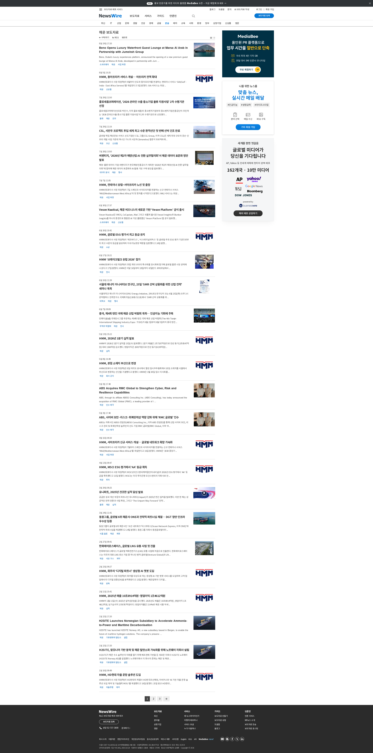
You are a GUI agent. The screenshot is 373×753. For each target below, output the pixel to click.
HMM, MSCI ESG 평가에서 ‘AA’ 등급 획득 (123, 467)
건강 (143, 23)
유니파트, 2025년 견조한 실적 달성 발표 (121, 492)
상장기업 (217, 23)
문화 (127, 23)
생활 (135, 23)
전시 (108, 272)
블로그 (212, 9)
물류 (101, 118)
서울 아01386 (116, 748)
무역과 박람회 (105, 326)
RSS (117, 37)
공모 (114, 118)
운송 (167, 23)
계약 (118, 558)
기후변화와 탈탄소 (113, 637)
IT (111, 23)
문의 (229, 9)
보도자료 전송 (250, 724)
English (183, 739)
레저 (175, 23)
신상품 (228, 23)
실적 (108, 351)
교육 (183, 23)
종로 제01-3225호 (178, 745)
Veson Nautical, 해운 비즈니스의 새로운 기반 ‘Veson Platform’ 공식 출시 (141, 209)
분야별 (157, 720)
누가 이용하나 (190, 728)
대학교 (102, 301)
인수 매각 (110, 405)
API (195, 739)
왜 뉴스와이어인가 (191, 716)
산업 (119, 23)
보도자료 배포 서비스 (113, 9)
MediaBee (203, 739)
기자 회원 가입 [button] (248, 127)
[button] (211, 37)
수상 (108, 247)
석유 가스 (110, 558)
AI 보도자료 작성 (241, 9)
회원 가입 (270, 9)
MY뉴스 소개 (250, 720)
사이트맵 (175, 739)
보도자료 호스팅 (251, 728)
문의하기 (126, 728)
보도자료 (134, 16)
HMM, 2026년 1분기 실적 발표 (116, 338)
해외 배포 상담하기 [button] (248, 213)
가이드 (160, 16)
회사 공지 (110, 376)
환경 (199, 23)
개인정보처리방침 (138, 739)
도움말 (222, 9)
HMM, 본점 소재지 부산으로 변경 (117, 363)
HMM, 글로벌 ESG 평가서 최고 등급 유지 (122, 234)
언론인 (173, 16)
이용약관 (112, 739)
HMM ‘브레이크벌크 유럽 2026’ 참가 (119, 259)
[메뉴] (101, 9)
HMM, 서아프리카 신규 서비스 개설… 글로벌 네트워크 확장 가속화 (136, 442)
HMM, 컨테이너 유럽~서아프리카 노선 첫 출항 (124, 185)
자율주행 (109, 687)
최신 (103, 23)
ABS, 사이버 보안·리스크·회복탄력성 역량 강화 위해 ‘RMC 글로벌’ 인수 (139, 417)
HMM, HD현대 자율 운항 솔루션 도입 (120, 675)
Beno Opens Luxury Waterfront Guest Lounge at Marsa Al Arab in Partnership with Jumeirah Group (143, 50)
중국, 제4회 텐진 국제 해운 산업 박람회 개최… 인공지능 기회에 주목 (136, 313)
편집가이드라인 (123, 739)
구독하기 (105, 37)
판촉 (108, 583)
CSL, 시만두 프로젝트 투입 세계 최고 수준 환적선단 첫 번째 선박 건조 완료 (139, 131)
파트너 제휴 (165, 739)
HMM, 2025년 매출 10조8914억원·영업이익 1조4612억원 (132, 596)
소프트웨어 (104, 64)
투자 (108, 479)
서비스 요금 (189, 724)
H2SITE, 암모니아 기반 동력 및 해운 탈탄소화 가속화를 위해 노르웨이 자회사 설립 (144, 650)
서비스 (148, 16)
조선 (108, 143)
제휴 (118, 533)
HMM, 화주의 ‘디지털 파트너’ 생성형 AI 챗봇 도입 (126, 571)
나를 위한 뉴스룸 (248, 86)
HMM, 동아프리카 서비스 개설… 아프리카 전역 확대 (128, 77)
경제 (151, 23)
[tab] (168, 711)
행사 (120, 172)
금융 (159, 23)
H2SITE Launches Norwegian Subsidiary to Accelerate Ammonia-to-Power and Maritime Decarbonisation (143, 623)
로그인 (259, 9)
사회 (191, 23)
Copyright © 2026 (187, 748)
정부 (207, 23)
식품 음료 (104, 533)
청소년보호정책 (153, 739)
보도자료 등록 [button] (109, 721)
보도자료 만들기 (221, 716)
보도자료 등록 (264, 15)
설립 (125, 637)
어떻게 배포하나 (190, 720)
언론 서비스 (249, 716)
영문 (237, 23)
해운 (113, 64)
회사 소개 (102, 739)
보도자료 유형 (220, 720)
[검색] (193, 16)
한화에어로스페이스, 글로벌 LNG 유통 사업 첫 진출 (127, 546)
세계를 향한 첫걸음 (248, 143)
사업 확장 (122, 64)
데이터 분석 (104, 172)
